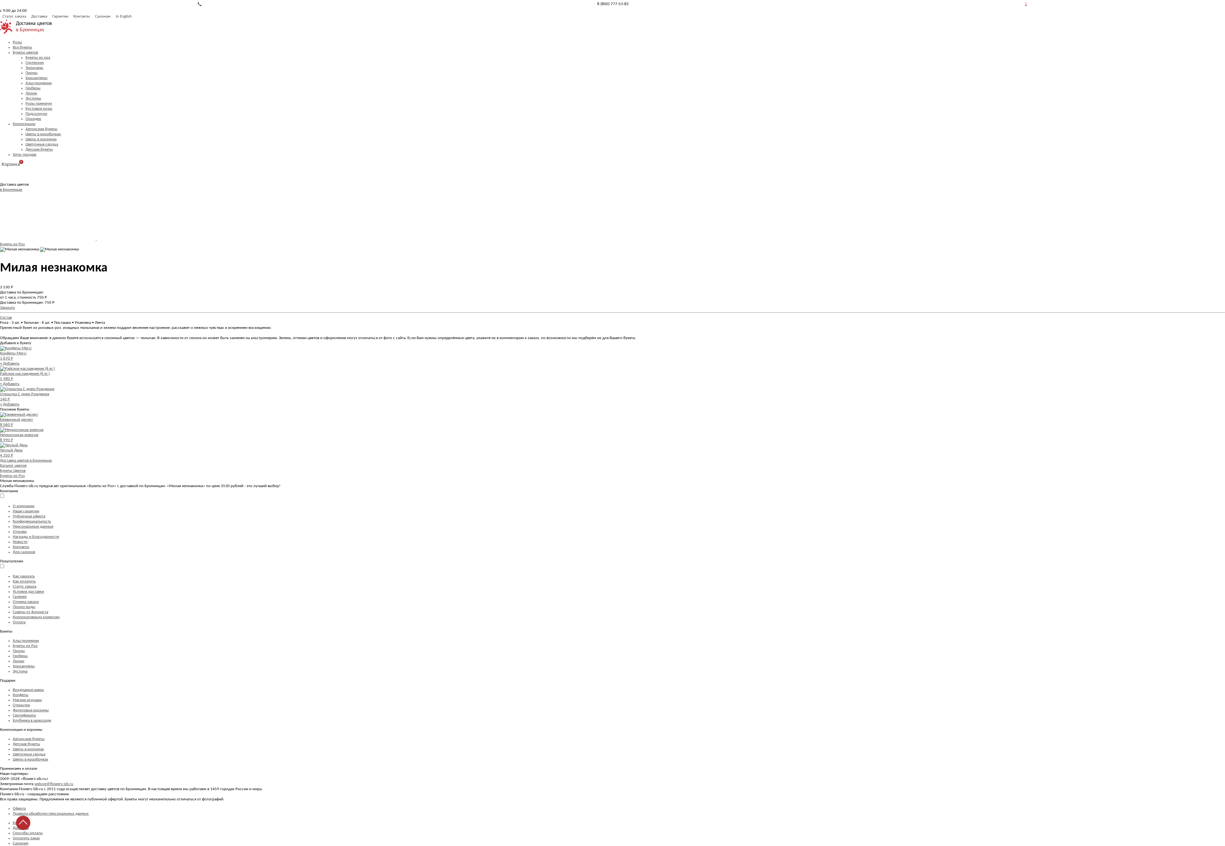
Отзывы (20, 532)
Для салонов (24, 552)
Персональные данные (33, 526)
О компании (23, 506)
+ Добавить (9, 363)
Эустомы (33, 98)
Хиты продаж (24, 154)
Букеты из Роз (12, 244)
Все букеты (22, 47)
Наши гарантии (26, 511)
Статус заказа (14, 16)
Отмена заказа (26, 602)
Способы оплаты (28, 833)
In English (124, 16)
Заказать (7, 308)
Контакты (81, 16)
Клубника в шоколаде (32, 720)
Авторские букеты (41, 129)
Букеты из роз (38, 58)
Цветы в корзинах (41, 139)
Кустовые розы (39, 109)
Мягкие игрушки (27, 700)
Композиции (24, 124)
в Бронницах (30, 30)
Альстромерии (39, 83)
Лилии (31, 93)
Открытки (21, 705)
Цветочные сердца (42, 144)
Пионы (32, 73)
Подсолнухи (36, 114)
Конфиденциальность (32, 521)
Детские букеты (39, 149)
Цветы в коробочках (43, 134)
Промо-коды (24, 607)
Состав (6, 317)
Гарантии (60, 16)
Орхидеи (33, 119)
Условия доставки (28, 592)
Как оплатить (24, 581)
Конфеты (20, 695)
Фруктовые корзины (31, 710)
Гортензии (35, 63)
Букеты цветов (25, 52)
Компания (9, 491)
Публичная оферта (29, 516)
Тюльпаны (34, 68)
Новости (20, 542)
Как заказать (24, 576)
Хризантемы (37, 78)
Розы (17, 42)
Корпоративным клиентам (36, 617)
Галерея (19, 597)
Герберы (33, 88)
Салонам (103, 16)
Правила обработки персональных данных (51, 814)
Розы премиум (39, 103)
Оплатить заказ (26, 838)
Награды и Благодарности (36, 537)
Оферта (19, 808)
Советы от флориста (30, 612)
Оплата (19, 622)
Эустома (20, 671)
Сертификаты (24, 715)
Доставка (39, 16)
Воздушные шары (28, 690)
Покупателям (11, 561)
